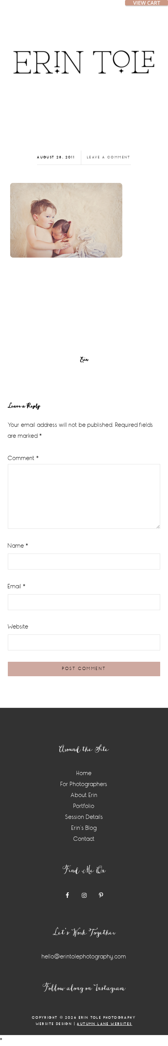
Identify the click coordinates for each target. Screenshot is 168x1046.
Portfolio (84, 806)
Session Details (84, 817)
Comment (23, 458)
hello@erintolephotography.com (84, 956)
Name (18, 546)
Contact (84, 839)
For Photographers (84, 784)
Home (84, 773)
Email (17, 586)
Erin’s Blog (84, 828)
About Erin (84, 795)
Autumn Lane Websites (104, 1024)
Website (18, 626)
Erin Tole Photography (84, 53)
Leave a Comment (109, 157)
